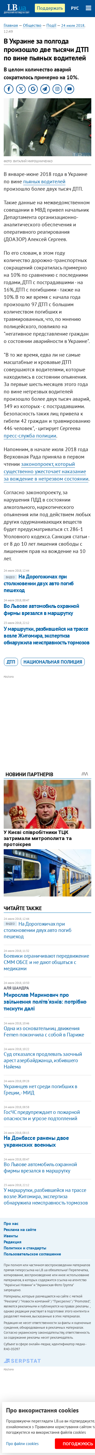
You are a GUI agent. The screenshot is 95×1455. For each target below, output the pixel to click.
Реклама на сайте (20, 1229)
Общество (32, 25)
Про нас (11, 1223)
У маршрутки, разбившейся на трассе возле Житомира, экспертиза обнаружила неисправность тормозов (46, 635)
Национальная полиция (52, 662)
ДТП (11, 662)
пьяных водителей (44, 181)
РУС (75, 8)
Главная (11, 25)
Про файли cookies (22, 1443)
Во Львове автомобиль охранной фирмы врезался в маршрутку (41, 609)
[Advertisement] (47, 716)
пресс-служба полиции (30, 435)
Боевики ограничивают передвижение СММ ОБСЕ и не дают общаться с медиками (46, 962)
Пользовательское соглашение (32, 1253)
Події (51, 25)
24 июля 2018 (72, 25)
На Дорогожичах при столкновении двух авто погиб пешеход (38, 583)
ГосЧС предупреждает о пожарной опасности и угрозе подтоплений (42, 1115)
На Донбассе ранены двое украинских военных (36, 1141)
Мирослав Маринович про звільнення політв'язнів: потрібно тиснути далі (45, 1001)
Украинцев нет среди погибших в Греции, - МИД (40, 1089)
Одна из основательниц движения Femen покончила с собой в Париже (44, 1031)
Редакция (12, 1241)
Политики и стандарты (25, 1247)
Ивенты (11, 1235)
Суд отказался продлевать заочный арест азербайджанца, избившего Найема (43, 1060)
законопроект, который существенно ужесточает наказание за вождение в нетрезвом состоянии (46, 471)
